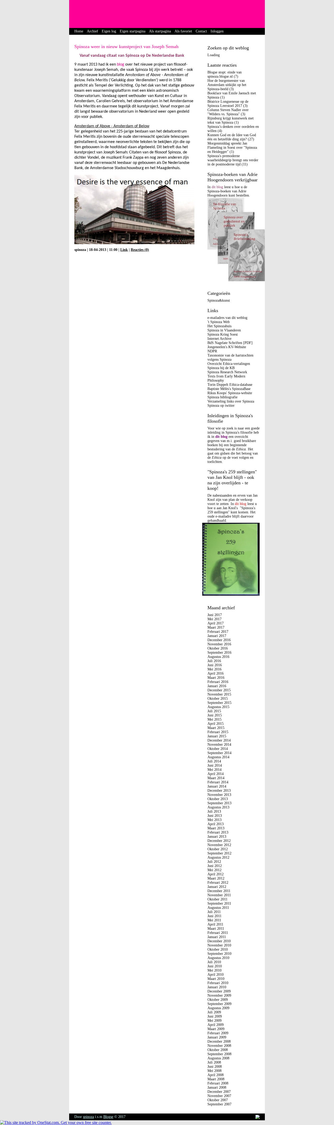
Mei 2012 (214, 870)
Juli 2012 (214, 862)
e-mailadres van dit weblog (227, 318)
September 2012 (219, 853)
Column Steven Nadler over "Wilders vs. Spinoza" (228, 112)
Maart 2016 (215, 678)
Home (78, 31)
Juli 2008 (214, 1062)
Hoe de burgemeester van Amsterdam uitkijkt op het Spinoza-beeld (226, 85)
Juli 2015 (214, 711)
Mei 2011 (214, 920)
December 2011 (218, 891)
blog (120, 64)
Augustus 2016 (218, 657)
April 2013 (215, 824)
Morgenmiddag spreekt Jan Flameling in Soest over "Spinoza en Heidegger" (232, 147)
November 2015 (219, 694)
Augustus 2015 (218, 707)
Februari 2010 (217, 983)
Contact (201, 31)
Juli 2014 (214, 761)
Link (124, 250)
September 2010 (219, 954)
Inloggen (217, 31)
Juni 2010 (214, 966)
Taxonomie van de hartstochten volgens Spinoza (230, 357)
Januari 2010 (216, 987)
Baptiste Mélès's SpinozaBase (228, 389)
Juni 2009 (214, 1016)
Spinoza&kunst (218, 300)
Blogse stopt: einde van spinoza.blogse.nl (224, 74)
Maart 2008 (215, 1079)
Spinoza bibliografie (222, 397)
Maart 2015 (215, 728)
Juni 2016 (214, 665)
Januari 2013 (216, 837)
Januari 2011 (216, 937)
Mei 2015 (214, 719)
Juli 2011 (214, 912)
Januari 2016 (216, 686)
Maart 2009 (215, 1029)
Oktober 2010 (217, 949)
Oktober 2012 (217, 849)
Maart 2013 (215, 828)
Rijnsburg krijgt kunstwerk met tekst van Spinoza (230, 120)
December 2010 (219, 941)
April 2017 (215, 623)
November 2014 (219, 745)
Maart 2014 (215, 778)
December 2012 (219, 841)
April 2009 (215, 1025)
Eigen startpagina (132, 31)
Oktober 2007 (217, 1100)
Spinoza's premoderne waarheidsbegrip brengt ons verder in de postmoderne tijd (232, 160)
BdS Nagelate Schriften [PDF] (230, 343)
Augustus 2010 (218, 958)
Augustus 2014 (218, 757)
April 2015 (215, 724)
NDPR (212, 351)
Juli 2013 (214, 811)
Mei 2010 (214, 970)
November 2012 (219, 845)
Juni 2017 (214, 615)
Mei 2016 (214, 669)
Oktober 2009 (217, 1000)
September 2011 (219, 903)
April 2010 (215, 975)
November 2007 (219, 1096)
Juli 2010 (214, 962)
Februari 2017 (217, 632)
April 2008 (215, 1075)
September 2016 (219, 653)
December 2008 (219, 1041)
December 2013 (219, 791)
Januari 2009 (216, 1037)
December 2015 (219, 690)
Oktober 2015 (217, 699)
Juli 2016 (214, 661)
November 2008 (219, 1046)
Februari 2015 (217, 732)
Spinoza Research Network (227, 372)
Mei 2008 (214, 1071)
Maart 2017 (215, 627)
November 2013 (219, 795)
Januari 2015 (216, 736)
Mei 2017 (214, 619)
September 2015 (219, 703)
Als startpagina (160, 31)
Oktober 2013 (217, 799)
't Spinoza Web (218, 322)
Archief (92, 31)
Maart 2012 (215, 878)
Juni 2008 (214, 1067)
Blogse (108, 1117)
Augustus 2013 (218, 807)
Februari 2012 (217, 883)
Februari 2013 (217, 832)
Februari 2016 (217, 682)
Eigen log (109, 31)
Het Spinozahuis (219, 326)
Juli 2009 (214, 1012)
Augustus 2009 (218, 1008)
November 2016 (219, 644)
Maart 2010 (215, 979)
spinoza (88, 1117)
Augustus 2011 (218, 908)
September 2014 (219, 753)
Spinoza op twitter (221, 405)
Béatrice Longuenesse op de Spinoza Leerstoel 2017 (227, 104)
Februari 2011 (217, 933)
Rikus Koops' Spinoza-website (229, 393)
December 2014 (219, 740)
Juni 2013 (214, 816)
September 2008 (219, 1054)
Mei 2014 (214, 770)
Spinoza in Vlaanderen (224, 330)
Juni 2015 (214, 715)
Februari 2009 (217, 1033)
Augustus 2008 (218, 1058)
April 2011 (215, 924)
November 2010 (219, 945)
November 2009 (219, 995)
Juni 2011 (214, 916)
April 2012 (215, 874)
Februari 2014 (217, 782)
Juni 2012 (214, 866)
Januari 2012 (216, 887)
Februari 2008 (217, 1083)
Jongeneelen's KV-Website (226, 347)
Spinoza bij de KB (221, 368)
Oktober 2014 (217, 749)
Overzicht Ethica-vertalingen (228, 364)
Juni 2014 (214, 765)
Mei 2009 (214, 1021)
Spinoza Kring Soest (222, 334)
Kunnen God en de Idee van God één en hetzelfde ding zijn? (231, 137)
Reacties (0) (140, 250)
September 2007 (219, 1104)
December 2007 (219, 1092)
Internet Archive (219, 339)
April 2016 (215, 673)
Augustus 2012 (218, 857)
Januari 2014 (216, 786)
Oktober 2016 (217, 648)
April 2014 (215, 774)
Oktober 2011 (217, 899)
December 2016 (219, 640)
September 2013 (219, 803)
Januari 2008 (216, 1087)
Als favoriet (183, 31)
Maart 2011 (215, 929)
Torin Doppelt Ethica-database (229, 385)
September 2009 (219, 1004)
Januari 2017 (216, 636)
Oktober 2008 (217, 1050)
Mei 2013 (214, 820)
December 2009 (219, 991)
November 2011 (219, 895)
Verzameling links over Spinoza (230, 401)
